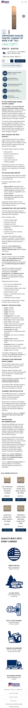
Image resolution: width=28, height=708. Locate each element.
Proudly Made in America (14, 689)
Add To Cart (20, 61)
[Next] (23, 16)
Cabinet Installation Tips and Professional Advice (13, 414)
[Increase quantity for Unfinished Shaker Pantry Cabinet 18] (11, 60)
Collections (13, 693)
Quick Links (13, 697)
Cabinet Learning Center (15, 462)
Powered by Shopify (14, 706)
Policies (14, 701)
